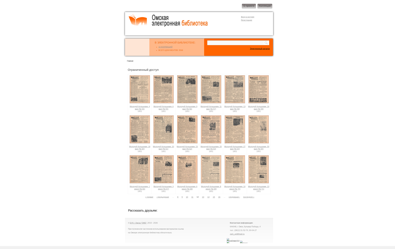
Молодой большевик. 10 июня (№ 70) (234, 187)
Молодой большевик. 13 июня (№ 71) (258, 187)
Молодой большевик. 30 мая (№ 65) (258, 148)
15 (214, 197)
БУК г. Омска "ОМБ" (138, 223)
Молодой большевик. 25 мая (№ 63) (211, 148)
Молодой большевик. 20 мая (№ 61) (163, 148)
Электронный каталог (260, 48)
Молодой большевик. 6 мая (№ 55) (164, 107)
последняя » (248, 197)
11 (192, 197)
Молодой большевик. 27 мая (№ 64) (234, 148)
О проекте (248, 6)
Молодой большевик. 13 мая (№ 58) (234, 107)
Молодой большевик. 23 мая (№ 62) (187, 148)
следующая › (234, 197)
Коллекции (265, 6)
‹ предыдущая (162, 197)
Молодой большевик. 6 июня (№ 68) (187, 187)
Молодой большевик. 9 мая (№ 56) (187, 107)
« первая (149, 197)
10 (187, 197)
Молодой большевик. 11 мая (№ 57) (211, 107)
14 (208, 197)
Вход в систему (247, 17)
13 (203, 197)
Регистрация (246, 20)
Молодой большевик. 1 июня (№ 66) (140, 187)
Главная (130, 61)
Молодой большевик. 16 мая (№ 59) (258, 107)
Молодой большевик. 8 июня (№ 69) (211, 187)
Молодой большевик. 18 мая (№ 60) (139, 148)
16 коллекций (165, 47)
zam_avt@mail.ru (237, 234)
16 (219, 197)
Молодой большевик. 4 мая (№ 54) (140, 107)
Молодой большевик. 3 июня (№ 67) (164, 187)
